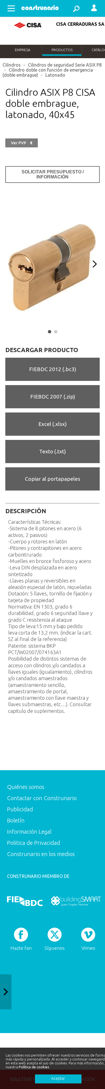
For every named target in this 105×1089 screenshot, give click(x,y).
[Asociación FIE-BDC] (25, 901)
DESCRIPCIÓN (25, 511)
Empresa (22, 50)
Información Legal (29, 831)
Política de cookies (34, 1067)
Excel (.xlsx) (52, 424)
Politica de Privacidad (33, 843)
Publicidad (20, 809)
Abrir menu (11, 8)
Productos (62, 50)
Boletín (16, 820)
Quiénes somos (25, 787)
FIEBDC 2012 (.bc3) (52, 369)
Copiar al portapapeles (52, 479)
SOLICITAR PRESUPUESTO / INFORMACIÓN (53, 174)
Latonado (55, 74)
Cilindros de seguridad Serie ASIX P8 (65, 64)
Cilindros (12, 64)
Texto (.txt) (52, 451)
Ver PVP (21, 143)
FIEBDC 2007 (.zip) (52, 396)
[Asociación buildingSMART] (76, 901)
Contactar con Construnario (42, 798)
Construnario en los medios (41, 854)
